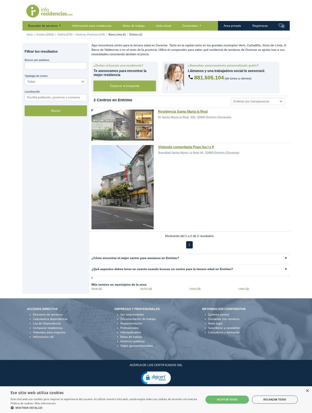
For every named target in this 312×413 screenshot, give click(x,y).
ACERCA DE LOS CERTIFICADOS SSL (156, 365)
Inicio (30, 34)
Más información (45, 403)
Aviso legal (215, 323)
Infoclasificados (130, 332)
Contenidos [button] (191, 25)
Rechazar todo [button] (274, 399)
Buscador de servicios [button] (43, 25)
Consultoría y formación (224, 332)
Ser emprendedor (132, 314)
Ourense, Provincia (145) (90, 34)
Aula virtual (163, 25)
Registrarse (260, 25)
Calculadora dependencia (50, 319)
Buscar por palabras (37, 60)
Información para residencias (91, 25)
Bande (94, 289)
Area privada (232, 25)
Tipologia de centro (36, 76)
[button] (156, 377)
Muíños (144, 289)
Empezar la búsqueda (124, 85)
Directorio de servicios (48, 314)
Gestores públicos (132, 341)
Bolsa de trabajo (134, 25)
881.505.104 (209, 77)
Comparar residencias (48, 328)
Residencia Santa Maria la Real (183, 111)
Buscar (55, 110)
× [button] (307, 390)
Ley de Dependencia (47, 323)
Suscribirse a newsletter (224, 328)
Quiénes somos (218, 314)
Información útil (43, 336)
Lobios (241, 289)
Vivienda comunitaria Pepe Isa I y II (186, 147)
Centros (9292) (45, 34)
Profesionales (129, 328)
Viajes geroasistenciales (136, 345)
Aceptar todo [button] (227, 399)
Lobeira (193, 289)
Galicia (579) (65, 34)
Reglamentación (131, 323)
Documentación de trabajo (138, 319)
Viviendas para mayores (49, 332)
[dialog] (156, 399)
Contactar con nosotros (223, 319)
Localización (32, 91)
